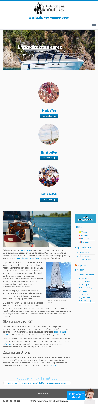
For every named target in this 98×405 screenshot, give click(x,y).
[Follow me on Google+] (16, 401)
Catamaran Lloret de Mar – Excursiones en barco (45, 383)
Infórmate (7, 344)
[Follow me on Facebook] (12, 401)
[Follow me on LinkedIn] (19, 401)
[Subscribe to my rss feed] (4, 401)
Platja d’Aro (34, 258)
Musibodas (26, 250)
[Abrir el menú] (94, 24)
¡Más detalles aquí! (49, 116)
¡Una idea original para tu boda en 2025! (85, 297)
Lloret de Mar (22, 258)
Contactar (11, 383)
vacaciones (55, 365)
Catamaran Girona (42, 401)
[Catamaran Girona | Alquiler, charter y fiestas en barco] (49, 8)
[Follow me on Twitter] (8, 401)
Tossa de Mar (85, 259)
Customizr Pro (63, 401)
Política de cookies (42, 393)
